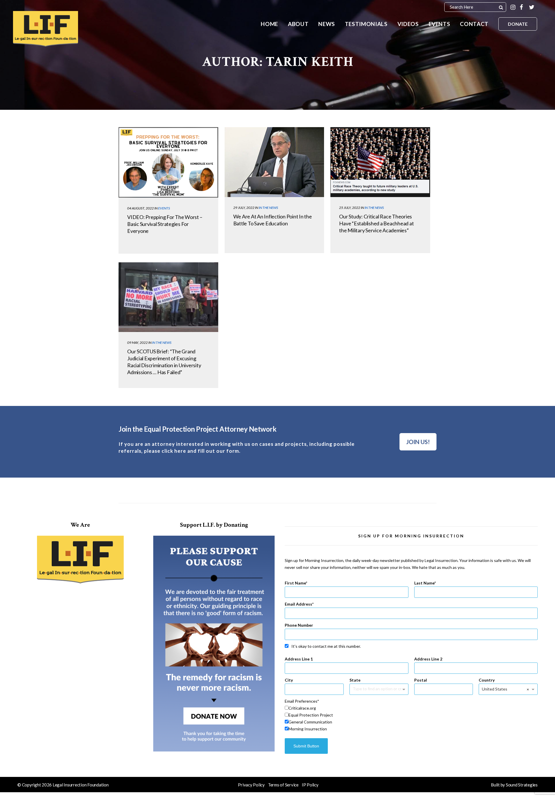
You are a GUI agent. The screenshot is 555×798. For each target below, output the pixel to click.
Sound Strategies (522, 784)
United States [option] (494, 688)
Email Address (298, 604)
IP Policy (310, 784)
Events (164, 208)
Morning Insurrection (307, 728)
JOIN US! (418, 441)
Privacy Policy (251, 784)
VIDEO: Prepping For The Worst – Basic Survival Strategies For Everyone (164, 224)
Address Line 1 (299, 658)
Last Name (424, 582)
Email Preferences (301, 701)
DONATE (518, 24)
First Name (295, 582)
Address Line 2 (428, 658)
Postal (420, 680)
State (354, 680)
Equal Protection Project (310, 714)
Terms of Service (283, 784)
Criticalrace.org (302, 708)
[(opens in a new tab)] (168, 162)
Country (487, 680)
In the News (268, 207)
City (289, 680)
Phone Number (299, 625)
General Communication (310, 721)
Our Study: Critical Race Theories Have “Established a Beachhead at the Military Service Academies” (376, 223)
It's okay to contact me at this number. (326, 646)
